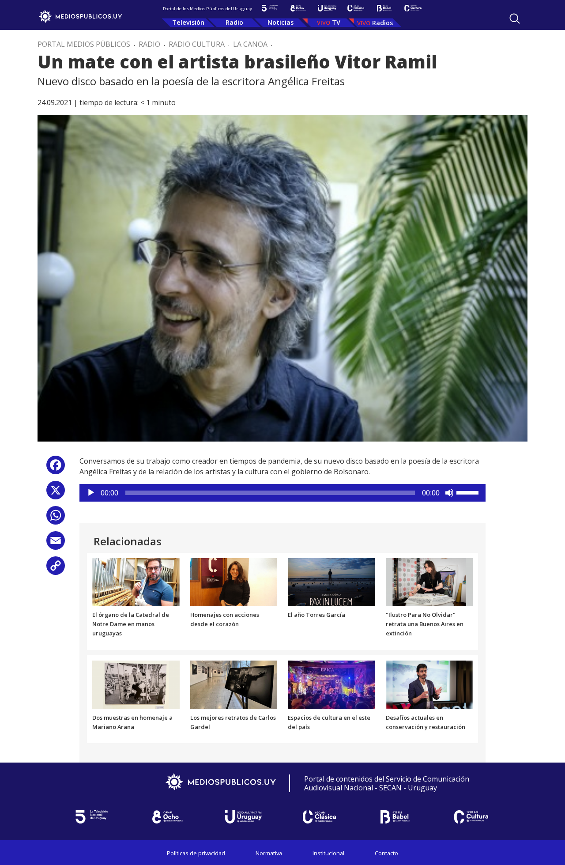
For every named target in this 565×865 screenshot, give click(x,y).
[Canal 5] (269, 8)
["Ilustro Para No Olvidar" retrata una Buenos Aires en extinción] (429, 581)
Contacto (386, 853)
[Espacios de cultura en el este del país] (331, 684)
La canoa (250, 44)
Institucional (328, 853)
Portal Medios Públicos (84, 44)
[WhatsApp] (56, 518)
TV (336, 22)
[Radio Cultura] (413, 8)
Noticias (280, 22)
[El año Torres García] (331, 581)
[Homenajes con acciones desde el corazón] (234, 581)
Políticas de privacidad (196, 853)
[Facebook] (56, 468)
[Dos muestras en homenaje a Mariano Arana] (136, 684)
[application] (282, 493)
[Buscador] (514, 18)
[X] (56, 493)
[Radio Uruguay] (327, 8)
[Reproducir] (91, 492)
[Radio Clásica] (355, 8)
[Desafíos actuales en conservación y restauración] (429, 684)
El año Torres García (316, 615)
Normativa (269, 853)
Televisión (188, 22)
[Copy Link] (56, 569)
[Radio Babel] (384, 8)
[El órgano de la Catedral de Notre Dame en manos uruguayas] (136, 581)
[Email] (56, 543)
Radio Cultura (197, 44)
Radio (234, 22)
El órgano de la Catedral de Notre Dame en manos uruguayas (130, 624)
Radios (382, 23)
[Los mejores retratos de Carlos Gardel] (234, 684)
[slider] (468, 492)
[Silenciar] (449, 492)
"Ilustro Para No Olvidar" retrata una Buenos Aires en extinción (424, 624)
